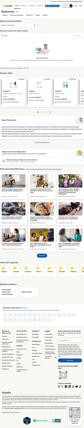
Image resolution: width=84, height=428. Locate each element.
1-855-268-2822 (9, 408)
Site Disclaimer (49, 343)
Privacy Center (49, 337)
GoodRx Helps (35, 356)
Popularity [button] (78, 36)
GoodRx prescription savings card (7, 343)
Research (34, 350)
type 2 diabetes (19, 127)
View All (24, 308)
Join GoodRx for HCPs (76, 1)
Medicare (45, 15)
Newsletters (19, 355)
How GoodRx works (21, 334)
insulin (41, 127)
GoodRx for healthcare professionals (22, 341)
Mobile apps (5, 339)
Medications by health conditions (8, 350)
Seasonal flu (19, 367)
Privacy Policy (48, 334)
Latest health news (21, 349)
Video (17, 352)
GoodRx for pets (6, 363)
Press (33, 347)
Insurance (4, 336)
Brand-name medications (16, 15)
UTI (17, 361)
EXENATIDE (6, 127)
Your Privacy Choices (48, 357)
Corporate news (36, 365)
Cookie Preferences (50, 349)
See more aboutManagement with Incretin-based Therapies (44, 169)
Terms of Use (48, 340)
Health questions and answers (22, 370)
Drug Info (4, 15)
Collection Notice (49, 346)
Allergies (18, 358)
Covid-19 (18, 364)
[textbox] (70, 340)
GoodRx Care (5, 369)
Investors (34, 362)
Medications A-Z (6, 346)
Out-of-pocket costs (7, 357)
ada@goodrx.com (19, 408)
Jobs (33, 359)
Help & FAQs (35, 334)
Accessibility (35, 337)
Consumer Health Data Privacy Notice (50, 352)
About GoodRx (36, 344)
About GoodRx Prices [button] (43, 142)
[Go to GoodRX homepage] (7, 6)
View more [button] (42, 255)
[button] (52, 6)
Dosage (38, 15)
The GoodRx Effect (37, 353)
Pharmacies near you (21, 337)
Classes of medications (8, 354)
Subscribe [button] (74, 361)
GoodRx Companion (7, 366)
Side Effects (29, 15)
